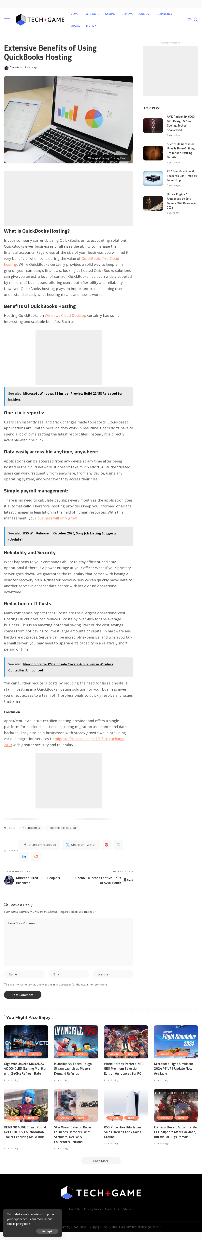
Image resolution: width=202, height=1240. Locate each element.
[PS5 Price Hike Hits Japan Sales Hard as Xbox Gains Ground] (126, 1105)
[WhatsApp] (118, 845)
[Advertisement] (68, 198)
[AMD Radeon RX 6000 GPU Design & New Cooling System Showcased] (153, 125)
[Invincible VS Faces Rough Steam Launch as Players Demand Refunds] (76, 1041)
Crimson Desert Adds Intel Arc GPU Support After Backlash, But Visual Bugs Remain (176, 1132)
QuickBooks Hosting (63, 827)
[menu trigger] (10, 20)
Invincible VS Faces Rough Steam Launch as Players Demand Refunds (73, 1068)
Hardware (16, 1054)
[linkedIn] (24, 856)
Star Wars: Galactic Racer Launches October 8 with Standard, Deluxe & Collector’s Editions (72, 1134)
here (27, 1224)
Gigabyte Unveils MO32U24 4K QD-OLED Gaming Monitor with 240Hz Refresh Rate (25, 1068)
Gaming (64, 1054)
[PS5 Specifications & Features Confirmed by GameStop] (153, 178)
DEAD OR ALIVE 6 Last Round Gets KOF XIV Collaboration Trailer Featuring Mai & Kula (25, 1132)
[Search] (195, 20)
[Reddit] (36, 856)
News (35, 1054)
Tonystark (16, 67)
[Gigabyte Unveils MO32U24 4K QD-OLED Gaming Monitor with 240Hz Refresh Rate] (26, 1041)
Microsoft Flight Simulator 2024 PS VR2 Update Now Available (173, 1068)
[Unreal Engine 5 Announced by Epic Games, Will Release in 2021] (153, 203)
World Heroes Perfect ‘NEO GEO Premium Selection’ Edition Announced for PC (124, 1068)
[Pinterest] (106, 845)
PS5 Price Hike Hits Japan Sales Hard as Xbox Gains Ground (122, 1132)
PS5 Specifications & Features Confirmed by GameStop (182, 175)
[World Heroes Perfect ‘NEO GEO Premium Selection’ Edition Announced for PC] (126, 1041)
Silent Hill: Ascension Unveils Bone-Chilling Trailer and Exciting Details (181, 151)
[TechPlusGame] (40, 20)
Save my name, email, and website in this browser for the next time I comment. (58, 984)
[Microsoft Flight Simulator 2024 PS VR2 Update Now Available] (176, 1041)
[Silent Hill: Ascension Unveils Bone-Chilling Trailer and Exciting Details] (153, 153)
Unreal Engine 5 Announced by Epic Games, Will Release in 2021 (181, 201)
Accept (47, 1231)
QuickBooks (32, 827)
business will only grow (57, 518)
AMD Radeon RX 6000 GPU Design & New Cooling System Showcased (180, 123)
